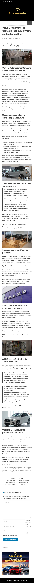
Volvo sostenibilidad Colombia (8, 471)
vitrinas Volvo (22, 468)
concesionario (12, 321)
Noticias (11, 464)
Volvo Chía (27, 468)
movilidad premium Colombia (13, 468)
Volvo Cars (5, 74)
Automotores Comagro (20, 74)
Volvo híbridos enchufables (25, 470)
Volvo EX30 (11, 470)
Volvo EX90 (17, 470)
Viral (18, 580)
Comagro (5, 459)
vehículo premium (15, 447)
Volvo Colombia (5, 470)
